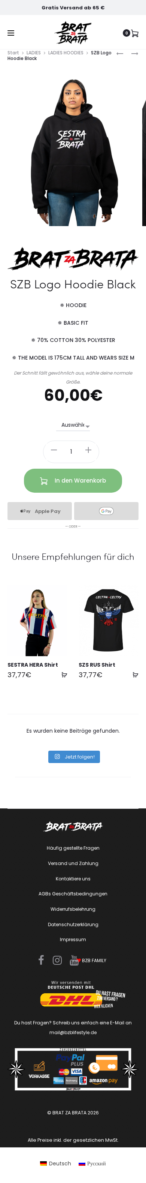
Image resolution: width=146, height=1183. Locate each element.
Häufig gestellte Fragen (73, 848)
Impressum (73, 939)
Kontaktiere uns (73, 879)
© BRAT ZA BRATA (66, 1113)
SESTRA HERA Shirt (32, 665)
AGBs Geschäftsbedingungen (73, 894)
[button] (53, 449)
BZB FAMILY (93, 960)
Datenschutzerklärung (73, 924)
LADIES (34, 52)
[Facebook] (41, 960)
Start (13, 52)
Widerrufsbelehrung (73, 909)
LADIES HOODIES (65, 52)
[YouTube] (74, 960)
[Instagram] (57, 960)
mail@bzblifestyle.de (73, 1032)
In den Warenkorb (79, 480)
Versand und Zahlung (73, 863)
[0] (135, 33)
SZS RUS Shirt (97, 665)
